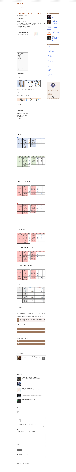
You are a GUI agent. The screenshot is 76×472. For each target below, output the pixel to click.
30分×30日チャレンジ (52, 71)
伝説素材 (20, 55)
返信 (44, 417)
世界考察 (49, 66)
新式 (26, 10)
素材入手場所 (19, 54)
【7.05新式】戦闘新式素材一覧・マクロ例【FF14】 (29, 382)
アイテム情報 (22, 10)
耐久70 (20, 69)
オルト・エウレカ (51, 61)
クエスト (49, 55)
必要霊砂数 (19, 58)
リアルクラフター (50, 64)
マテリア (50, 50)
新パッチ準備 (50, 69)
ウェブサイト (18, 444)
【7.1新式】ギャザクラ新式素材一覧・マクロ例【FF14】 (30, 377)
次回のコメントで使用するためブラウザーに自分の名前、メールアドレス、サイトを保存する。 (30, 447)
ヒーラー (19, 60)
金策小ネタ (51, 74)
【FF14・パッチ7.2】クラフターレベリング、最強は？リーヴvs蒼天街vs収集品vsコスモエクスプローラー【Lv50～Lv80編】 (55, 39)
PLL (49, 47)
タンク (19, 59)
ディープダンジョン (50, 60)
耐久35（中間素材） (22, 68)
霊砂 (19, 56)
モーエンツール (51, 51)
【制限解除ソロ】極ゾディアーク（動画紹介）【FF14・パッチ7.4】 (55, 17)
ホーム (18, 10)
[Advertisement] (31, 46)
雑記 (49, 75)
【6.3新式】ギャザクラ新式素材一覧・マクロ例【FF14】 (30, 399)
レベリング (49, 65)
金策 (49, 70)
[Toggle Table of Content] (26, 53)
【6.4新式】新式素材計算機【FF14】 (27, 388)
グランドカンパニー (50, 56)
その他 (20, 57)
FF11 (49, 46)
